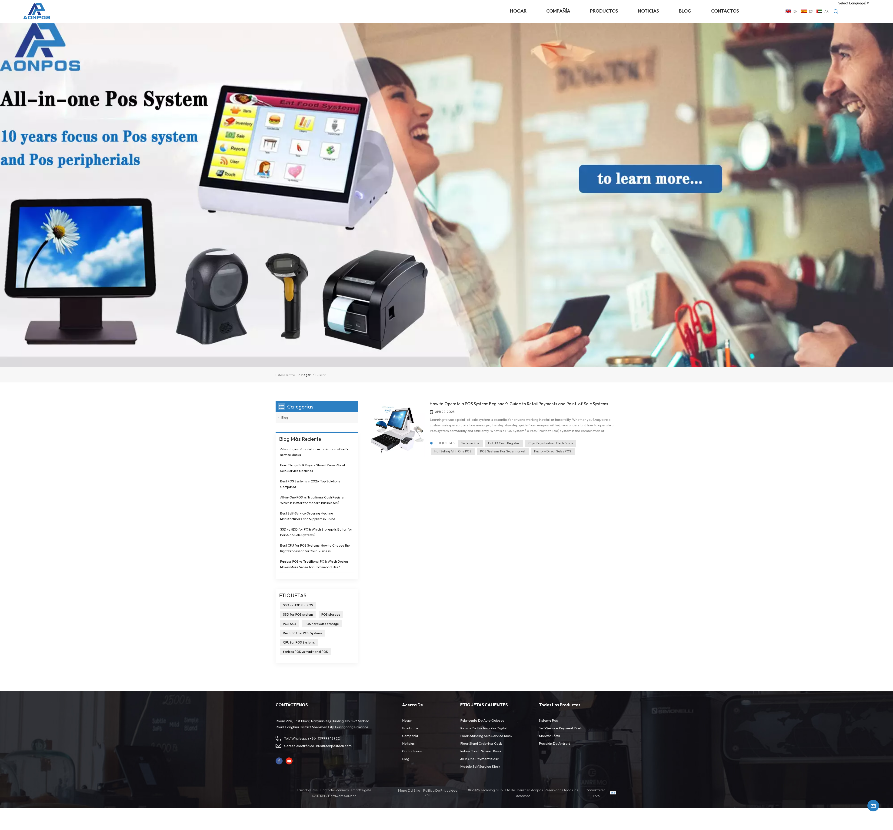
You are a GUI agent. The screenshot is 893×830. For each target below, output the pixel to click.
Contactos (725, 11)
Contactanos (412, 751)
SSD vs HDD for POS (298, 605)
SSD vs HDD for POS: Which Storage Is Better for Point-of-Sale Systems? (316, 532)
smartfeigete (361, 790)
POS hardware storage (322, 624)
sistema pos (470, 443)
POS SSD (289, 624)
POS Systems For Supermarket (502, 451)
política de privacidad (440, 790)
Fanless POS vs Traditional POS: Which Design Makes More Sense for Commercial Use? (314, 564)
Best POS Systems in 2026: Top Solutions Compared (310, 484)
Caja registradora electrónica (550, 443)
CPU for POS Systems (299, 642)
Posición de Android (554, 743)
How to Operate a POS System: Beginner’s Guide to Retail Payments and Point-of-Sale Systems (519, 403)
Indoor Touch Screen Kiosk (480, 751)
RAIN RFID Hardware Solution (334, 795)
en (795, 11)
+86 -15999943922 (325, 738)
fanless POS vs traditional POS (305, 652)
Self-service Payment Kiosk (560, 728)
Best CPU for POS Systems (302, 633)
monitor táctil (549, 736)
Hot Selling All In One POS (452, 451)
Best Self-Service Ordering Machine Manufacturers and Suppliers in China (307, 516)
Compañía (558, 11)
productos (604, 11)
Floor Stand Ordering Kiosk (481, 743)
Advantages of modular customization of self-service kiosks (314, 452)
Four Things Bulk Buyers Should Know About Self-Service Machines (312, 468)
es (811, 11)
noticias (648, 11)
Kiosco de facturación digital (483, 728)
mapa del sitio (409, 790)
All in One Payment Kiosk (479, 759)
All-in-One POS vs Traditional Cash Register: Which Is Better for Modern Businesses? (313, 500)
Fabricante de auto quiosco (482, 720)
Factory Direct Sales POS (552, 451)
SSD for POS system (298, 614)
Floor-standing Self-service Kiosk (486, 736)
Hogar (518, 11)
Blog (685, 11)
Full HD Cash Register (504, 443)
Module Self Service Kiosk (480, 766)
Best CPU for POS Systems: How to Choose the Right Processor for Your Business (315, 548)
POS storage (330, 614)
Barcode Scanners (334, 790)
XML (427, 795)
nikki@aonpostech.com (334, 746)
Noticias (408, 743)
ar (826, 11)
